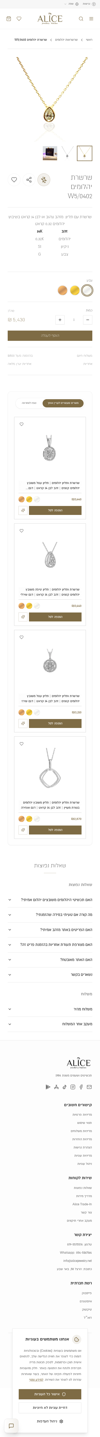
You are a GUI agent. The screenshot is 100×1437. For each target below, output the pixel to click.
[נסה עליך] (22, 510)
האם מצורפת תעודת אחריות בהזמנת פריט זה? (56, 944)
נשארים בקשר (81, 974)
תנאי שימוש (84, 1123)
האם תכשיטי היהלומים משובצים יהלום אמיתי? (56, 900)
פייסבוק (87, 1293)
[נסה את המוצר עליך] (43, 179)
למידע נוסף (36, 1379)
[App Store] (56, 1087)
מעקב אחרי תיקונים (79, 1220)
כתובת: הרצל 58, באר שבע (74, 1269)
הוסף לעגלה (50, 335)
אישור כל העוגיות (47, 1394)
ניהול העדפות (47, 1421)
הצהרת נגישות (83, 1147)
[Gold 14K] (29, 499)
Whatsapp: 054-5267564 (76, 1252)
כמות (89, 310)
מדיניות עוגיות (83, 1155)
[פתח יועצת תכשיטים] (11, 1426)
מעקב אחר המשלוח (77, 1024)
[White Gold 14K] (37, 499)
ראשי (89, 39)
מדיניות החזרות (82, 1139)
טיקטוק (87, 1309)
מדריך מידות (84, 1196)
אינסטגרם (86, 1301)
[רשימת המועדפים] (19, 18)
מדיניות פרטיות (82, 1114)
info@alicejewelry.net (77, 1261)
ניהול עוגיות (84, 1164)
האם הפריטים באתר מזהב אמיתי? (66, 930)
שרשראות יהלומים (66, 39)
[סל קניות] (8, 18)
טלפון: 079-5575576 (79, 1244)
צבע (89, 280)
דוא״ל (88, 1317)
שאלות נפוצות (83, 1188)
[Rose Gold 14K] (21, 499)
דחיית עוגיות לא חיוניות (50, 1407)
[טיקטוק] (64, 1087)
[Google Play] (48, 1087)
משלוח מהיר (83, 1009)
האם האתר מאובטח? (76, 959)
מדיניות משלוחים (81, 1131)
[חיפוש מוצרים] (81, 18)
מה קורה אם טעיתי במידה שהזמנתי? (64, 914)
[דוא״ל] (89, 1087)
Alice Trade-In (82, 1204)
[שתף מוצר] (29, 179)
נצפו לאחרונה (29, 403)
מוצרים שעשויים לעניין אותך (63, 403)
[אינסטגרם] (72, 1087)
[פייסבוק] (81, 1087)
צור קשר (86, 1212)
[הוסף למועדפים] (14, 179)
